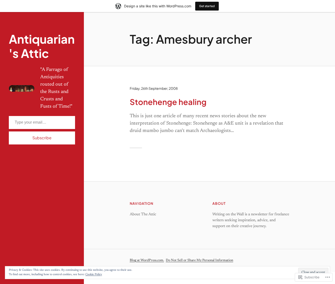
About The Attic (143, 214)
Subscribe (42, 137)
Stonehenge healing (168, 101)
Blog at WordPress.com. (147, 260)
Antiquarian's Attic (42, 46)
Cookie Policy (93, 274)
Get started (207, 6)
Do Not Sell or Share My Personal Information (199, 260)
